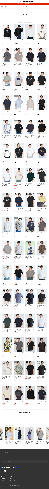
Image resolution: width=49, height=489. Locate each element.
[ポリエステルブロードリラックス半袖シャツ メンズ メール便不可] (42, 200)
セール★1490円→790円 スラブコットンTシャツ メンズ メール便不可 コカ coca (17, 353)
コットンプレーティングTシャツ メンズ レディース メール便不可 (29, 282)
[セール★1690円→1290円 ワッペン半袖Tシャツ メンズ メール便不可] (30, 150)
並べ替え (20, 21)
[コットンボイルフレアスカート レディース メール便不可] (29, 433)
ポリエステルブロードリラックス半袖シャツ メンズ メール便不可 (40, 209)
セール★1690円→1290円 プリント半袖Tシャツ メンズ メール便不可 (40, 160)
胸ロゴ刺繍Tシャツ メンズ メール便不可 (29, 330)
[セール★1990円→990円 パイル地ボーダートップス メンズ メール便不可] (19, 248)
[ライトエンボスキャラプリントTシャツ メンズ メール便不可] (30, 79)
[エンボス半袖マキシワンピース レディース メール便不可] (19, 433)
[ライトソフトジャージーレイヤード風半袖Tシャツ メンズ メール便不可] (7, 79)
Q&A (2, 476)
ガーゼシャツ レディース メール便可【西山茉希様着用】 (8, 442)
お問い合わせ (3, 478)
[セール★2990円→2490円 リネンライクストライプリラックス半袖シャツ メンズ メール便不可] (42, 102)
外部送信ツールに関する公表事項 (15, 485)
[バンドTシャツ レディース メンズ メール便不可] (30, 248)
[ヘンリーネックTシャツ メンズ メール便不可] (42, 321)
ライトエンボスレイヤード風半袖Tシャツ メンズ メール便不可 (29, 184)
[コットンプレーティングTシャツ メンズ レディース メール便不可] (30, 272)
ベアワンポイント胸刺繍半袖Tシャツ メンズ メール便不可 (29, 136)
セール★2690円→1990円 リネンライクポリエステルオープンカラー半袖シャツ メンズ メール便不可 (29, 111)
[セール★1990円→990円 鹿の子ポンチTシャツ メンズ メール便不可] (7, 393)
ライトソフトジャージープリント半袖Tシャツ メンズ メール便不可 (18, 64)
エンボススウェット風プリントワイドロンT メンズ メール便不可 (6, 40)
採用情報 (2, 480)
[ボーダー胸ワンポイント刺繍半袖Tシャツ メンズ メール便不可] (7, 127)
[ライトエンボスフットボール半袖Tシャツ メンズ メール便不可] (42, 79)
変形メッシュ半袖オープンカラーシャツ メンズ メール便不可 (29, 353)
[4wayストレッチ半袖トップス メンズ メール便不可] (19, 321)
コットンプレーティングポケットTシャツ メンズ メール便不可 (17, 282)
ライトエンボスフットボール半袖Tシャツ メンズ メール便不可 (40, 88)
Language (3, 452)
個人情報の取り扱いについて (14, 480)
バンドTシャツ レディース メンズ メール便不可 (29, 257)
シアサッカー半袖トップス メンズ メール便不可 (40, 305)
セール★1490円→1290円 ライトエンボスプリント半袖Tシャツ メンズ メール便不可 (6, 209)
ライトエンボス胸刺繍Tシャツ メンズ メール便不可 (41, 377)
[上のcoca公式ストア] (5, 471)
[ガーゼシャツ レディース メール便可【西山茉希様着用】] (9, 433)
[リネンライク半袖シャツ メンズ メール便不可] (42, 344)
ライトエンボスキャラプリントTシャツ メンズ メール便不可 (29, 88)
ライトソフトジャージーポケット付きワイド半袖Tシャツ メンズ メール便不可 (17, 209)
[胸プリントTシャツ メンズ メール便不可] (7, 224)
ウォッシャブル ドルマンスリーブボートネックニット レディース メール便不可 (39, 442)
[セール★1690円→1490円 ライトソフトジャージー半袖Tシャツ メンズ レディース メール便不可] (30, 200)
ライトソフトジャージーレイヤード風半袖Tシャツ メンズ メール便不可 (6, 88)
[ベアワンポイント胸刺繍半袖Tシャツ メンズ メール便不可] (30, 127)
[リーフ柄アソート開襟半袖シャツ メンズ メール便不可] (7, 344)
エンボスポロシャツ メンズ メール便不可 (6, 377)
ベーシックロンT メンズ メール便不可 (29, 40)
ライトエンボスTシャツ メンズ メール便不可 (6, 281)
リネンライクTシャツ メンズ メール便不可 (28, 64)
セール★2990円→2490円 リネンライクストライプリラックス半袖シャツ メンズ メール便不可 (40, 111)
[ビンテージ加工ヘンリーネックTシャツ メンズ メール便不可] (42, 224)
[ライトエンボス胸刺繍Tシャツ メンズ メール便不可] (42, 368)
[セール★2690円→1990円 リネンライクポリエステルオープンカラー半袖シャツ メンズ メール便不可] (30, 102)
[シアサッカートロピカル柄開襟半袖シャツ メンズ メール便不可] (19, 368)
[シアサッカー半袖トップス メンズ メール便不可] (42, 296)
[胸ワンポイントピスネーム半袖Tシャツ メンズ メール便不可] (42, 55)
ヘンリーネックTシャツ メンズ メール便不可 (41, 330)
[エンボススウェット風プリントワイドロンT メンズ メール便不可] (7, 31)
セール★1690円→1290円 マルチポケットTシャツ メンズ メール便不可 (17, 184)
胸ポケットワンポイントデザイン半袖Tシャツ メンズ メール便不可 (18, 136)
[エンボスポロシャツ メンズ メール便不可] (7, 368)
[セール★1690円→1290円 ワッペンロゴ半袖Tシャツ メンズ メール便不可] (7, 150)
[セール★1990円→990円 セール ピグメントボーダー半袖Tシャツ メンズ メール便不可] (19, 393)
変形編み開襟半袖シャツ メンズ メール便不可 (29, 305)
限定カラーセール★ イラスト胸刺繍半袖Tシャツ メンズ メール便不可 (6, 184)
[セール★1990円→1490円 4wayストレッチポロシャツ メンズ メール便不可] (7, 321)
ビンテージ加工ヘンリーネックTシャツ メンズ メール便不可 (40, 233)
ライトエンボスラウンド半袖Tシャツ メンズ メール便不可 (40, 184)
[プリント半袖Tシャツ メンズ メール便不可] (42, 31)
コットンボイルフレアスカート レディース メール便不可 (28, 442)
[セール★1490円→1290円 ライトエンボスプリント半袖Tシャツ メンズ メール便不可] (7, 200)
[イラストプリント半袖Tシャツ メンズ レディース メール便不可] (30, 224)
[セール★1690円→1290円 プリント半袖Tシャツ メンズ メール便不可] (42, 150)
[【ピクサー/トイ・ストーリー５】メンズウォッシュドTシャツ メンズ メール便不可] (19, 224)
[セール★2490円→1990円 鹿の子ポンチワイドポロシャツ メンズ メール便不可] (7, 102)
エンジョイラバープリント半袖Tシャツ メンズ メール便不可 (17, 88)
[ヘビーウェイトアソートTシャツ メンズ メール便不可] (42, 393)
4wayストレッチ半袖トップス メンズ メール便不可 (17, 330)
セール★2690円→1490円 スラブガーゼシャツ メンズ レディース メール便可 (28, 402)
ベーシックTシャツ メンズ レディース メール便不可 (40, 282)
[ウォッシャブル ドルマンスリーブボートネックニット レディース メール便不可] (40, 433)
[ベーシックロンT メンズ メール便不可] (30, 31)
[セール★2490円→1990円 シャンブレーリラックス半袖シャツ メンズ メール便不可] (19, 296)
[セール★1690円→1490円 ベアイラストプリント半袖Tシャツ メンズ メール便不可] (19, 150)
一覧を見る (40, 424)
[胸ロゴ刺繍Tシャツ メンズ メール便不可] (30, 321)
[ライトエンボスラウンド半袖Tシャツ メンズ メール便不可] (42, 175)
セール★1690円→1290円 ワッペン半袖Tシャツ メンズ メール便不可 (29, 160)
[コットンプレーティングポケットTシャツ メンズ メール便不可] (19, 272)
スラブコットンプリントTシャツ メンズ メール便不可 (6, 64)
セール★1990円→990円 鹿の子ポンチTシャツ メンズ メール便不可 (6, 402)
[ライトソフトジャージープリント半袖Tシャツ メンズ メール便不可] (19, 55)
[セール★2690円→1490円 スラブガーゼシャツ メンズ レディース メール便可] (30, 393)
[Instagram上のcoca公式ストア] (2, 471)
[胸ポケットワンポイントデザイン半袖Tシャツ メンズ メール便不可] (19, 127)
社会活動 (11, 478)
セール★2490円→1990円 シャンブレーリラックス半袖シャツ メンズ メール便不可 (17, 305)
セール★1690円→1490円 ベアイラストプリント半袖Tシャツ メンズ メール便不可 (18, 160)
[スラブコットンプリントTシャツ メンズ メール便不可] (7, 55)
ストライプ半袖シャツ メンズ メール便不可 (17, 111)
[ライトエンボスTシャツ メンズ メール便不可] (7, 272)
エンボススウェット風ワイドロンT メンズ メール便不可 (17, 40)
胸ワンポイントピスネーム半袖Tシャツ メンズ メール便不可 (40, 64)
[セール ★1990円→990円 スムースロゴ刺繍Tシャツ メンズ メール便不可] (7, 248)
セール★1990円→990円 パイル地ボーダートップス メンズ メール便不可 (17, 257)
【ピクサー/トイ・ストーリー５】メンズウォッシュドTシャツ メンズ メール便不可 (17, 233)
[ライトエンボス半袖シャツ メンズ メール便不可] (42, 248)
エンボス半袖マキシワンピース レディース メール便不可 (18, 442)
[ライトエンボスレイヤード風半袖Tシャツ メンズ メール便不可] (30, 175)
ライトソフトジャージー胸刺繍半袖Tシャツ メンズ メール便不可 (40, 136)
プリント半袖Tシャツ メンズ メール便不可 (40, 40)
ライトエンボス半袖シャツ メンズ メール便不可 (40, 257)
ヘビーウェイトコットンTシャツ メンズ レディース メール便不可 (6, 305)
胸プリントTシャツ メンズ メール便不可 (6, 233)
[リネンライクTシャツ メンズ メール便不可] (30, 55)
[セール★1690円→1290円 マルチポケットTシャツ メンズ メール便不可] (19, 175)
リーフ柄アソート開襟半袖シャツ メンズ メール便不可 (6, 353)
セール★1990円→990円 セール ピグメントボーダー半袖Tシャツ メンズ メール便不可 (17, 402)
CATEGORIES (27, 21)
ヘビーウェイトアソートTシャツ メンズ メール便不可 (40, 402)
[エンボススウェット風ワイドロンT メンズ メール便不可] (19, 31)
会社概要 (11, 476)
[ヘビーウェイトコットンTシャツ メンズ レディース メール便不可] (7, 296)
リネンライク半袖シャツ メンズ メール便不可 (40, 353)
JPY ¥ (8, 452)
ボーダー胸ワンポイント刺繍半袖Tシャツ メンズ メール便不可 (6, 136)
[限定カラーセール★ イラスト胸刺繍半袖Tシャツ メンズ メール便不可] (7, 175)
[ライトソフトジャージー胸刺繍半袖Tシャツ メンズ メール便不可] (42, 127)
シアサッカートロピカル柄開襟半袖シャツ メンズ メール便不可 (17, 377)
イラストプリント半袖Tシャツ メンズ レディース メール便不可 (29, 233)
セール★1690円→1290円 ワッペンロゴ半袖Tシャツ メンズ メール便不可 (6, 160)
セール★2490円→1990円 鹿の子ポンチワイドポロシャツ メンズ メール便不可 (6, 111)
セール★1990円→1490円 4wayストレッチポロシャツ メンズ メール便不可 (6, 330)
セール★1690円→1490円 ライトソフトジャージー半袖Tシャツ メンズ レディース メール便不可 (29, 209)
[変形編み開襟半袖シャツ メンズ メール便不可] (30, 296)
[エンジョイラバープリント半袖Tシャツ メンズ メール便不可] (19, 79)
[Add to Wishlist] (11, 40)
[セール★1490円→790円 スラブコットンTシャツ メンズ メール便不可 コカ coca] (19, 344)
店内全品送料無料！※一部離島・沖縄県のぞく (24, 3)
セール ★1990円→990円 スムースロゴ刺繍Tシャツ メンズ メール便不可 (6, 257)
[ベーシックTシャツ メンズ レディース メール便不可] (42, 272)
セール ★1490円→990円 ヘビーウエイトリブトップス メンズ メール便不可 (29, 377)
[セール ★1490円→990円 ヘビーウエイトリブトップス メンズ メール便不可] (30, 368)
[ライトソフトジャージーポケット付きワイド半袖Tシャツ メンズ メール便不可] (19, 200)
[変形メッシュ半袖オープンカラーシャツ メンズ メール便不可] (30, 344)
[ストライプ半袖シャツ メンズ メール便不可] (19, 102)
